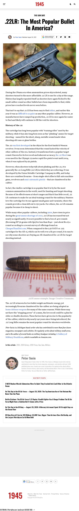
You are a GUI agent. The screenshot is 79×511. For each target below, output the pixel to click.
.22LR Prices (34, 345)
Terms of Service (64, 494)
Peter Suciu (18, 37)
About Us (30, 494)
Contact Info (46, 494)
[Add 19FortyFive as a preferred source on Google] (47, 37)
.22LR (18, 345)
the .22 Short (61, 155)
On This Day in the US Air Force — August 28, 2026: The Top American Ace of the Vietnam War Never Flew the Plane (38, 392)
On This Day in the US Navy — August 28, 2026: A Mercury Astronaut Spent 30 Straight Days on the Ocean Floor (39, 408)
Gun (39, 345)
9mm (49, 212)
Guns (43, 345)
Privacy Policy (55, 494)
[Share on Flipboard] (65, 37)
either (52, 110)
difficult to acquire (26, 113)
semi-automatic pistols (34, 179)
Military (47, 345)
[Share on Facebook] (57, 37)
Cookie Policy (32, 495)
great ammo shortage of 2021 (29, 215)
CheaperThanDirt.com (16, 228)
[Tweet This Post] (61, 37)
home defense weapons (16, 309)
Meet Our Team (38, 494)
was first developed (21, 145)
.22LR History (24, 345)
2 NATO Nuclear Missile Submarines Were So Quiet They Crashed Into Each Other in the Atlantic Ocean (38, 385)
